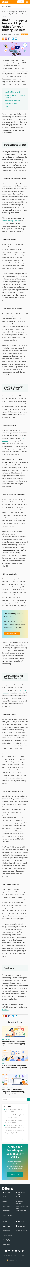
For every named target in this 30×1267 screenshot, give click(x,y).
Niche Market (6, 1244)
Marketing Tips (6, 1240)
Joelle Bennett (5, 1046)
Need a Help (21, 1226)
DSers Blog (10, 12)
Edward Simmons (6, 34)
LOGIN (20, 2)
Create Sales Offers (21, 1210)
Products (7, 1039)
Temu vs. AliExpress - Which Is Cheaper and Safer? (13, 1121)
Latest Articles (6, 6)
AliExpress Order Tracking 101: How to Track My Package (15, 1116)
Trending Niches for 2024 (13, 92)
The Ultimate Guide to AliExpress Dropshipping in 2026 (14, 1132)
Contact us (5, 1201)
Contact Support (22, 1230)
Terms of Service (7, 1215)
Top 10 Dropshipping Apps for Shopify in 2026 (13, 1111)
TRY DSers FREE (12, 633)
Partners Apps (6, 1206)
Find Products (6, 1087)
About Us (5, 1197)
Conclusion (8, 106)
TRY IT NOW (15, 1174)
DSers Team (5, 1070)
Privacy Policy (6, 1210)
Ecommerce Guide (7, 1235)
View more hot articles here (12, 1139)
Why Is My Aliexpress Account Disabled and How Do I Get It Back (14, 1126)
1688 (3, 1039)
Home (4, 12)
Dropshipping (6, 1230)
